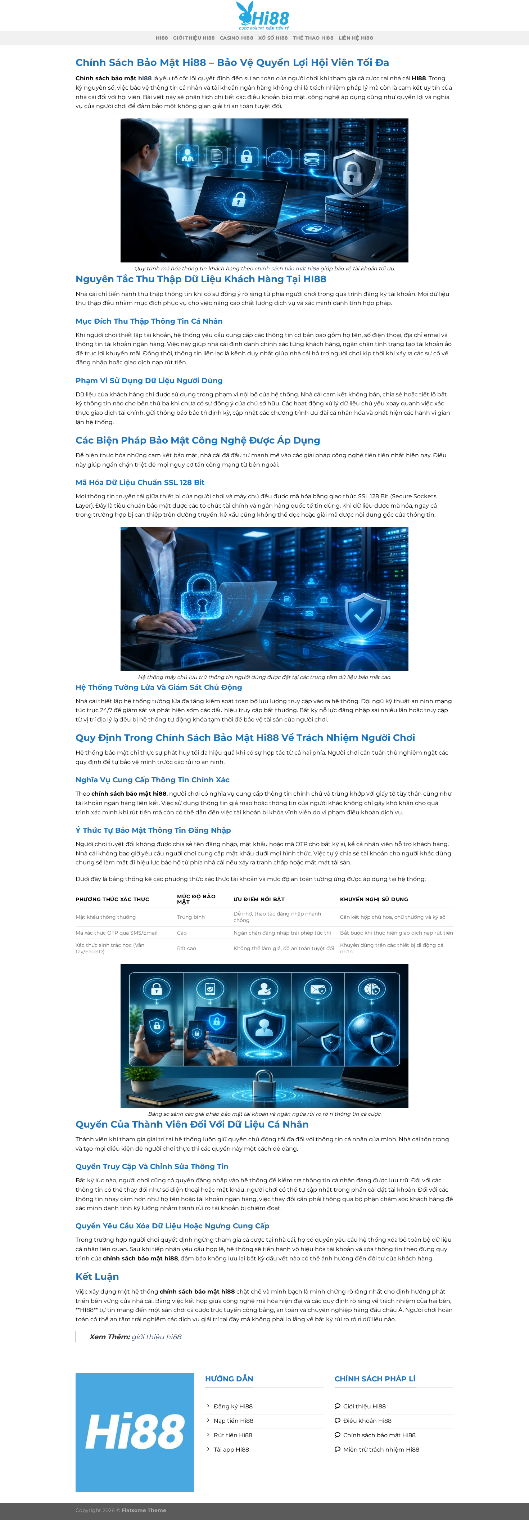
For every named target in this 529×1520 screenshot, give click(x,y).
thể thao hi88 (313, 38)
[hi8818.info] (264, 15)
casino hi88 (236, 38)
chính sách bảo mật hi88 (286, 268)
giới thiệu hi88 (194, 38)
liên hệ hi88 (356, 38)
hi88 (162, 38)
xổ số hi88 (273, 38)
